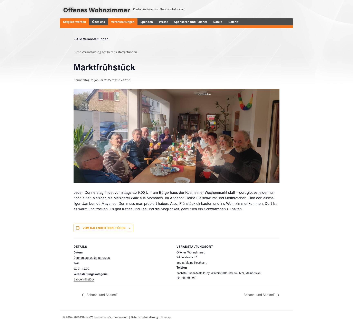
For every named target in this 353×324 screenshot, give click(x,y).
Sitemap (166, 317)
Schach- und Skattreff (102, 294)
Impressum (121, 317)
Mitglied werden (74, 22)
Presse (163, 22)
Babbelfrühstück (84, 279)
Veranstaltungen (122, 22)
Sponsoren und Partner (190, 22)
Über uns (98, 22)
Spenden (147, 22)
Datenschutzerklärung (144, 317)
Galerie (233, 22)
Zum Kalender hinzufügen (104, 228)
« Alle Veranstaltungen (91, 39)
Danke (217, 22)
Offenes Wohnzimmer (96, 9)
